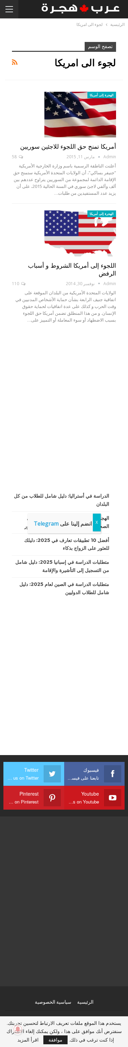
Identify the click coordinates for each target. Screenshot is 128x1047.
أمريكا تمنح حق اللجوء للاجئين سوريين (68, 146)
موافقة (55, 1039)
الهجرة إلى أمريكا (102, 95)
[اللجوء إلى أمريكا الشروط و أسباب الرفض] (80, 233)
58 (15, 157)
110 (16, 283)
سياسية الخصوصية (53, 1002)
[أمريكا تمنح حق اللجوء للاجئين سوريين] (80, 114)
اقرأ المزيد (28, 1039)
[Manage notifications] (17, 1029)
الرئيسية (85, 1002)
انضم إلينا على (63, 523)
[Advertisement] (64, 408)
